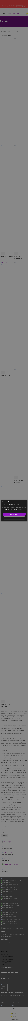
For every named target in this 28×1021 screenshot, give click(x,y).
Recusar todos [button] (14, 518)
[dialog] (14, 510)
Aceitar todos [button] (14, 514)
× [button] (24, 501)
